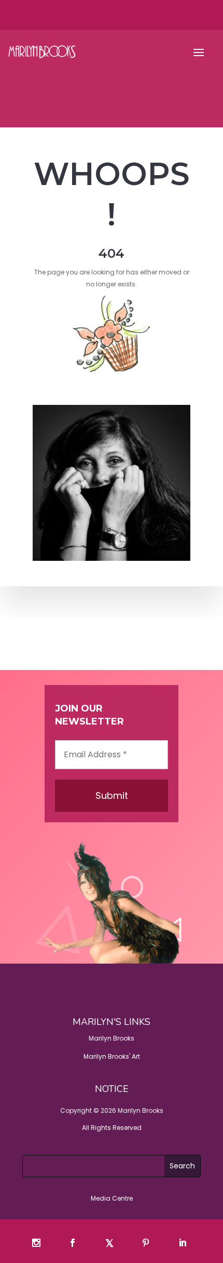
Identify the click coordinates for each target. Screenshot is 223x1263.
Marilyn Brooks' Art (111, 1056)
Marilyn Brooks (111, 1038)
